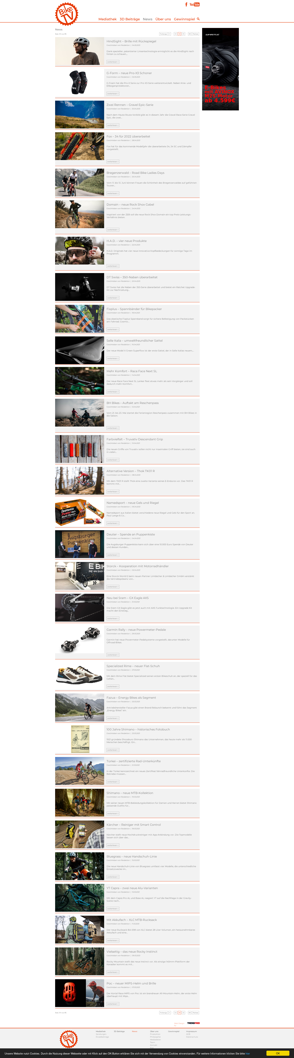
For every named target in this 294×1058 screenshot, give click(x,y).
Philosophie (155, 1037)
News (147, 19)
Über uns (163, 19)
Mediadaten (155, 1039)
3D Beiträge (130, 19)
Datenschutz (192, 1037)
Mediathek (107, 19)
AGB (188, 1034)
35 (183, 34)
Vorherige (163, 34)
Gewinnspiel (184, 19)
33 (175, 34)
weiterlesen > (113, 62)
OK (278, 1053)
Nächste (195, 34)
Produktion (155, 1034)
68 (190, 34)
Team (152, 1042)
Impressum (191, 1031)
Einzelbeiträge (102, 1037)
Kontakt (153, 1045)
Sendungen (101, 1034)
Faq (152, 1048)
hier (248, 1053)
